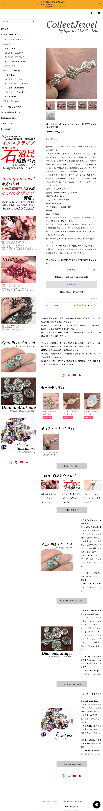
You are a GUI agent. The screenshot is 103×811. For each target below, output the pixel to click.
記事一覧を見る (72, 510)
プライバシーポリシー (51, 802)
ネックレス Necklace (14, 79)
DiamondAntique (72, 684)
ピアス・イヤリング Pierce (16, 83)
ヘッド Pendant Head (14, 88)
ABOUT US (6, 123)
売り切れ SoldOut (11, 101)
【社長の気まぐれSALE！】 (15, 39)
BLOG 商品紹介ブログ (11, 107)
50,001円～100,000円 (14, 57)
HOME (4, 29)
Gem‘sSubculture (72, 764)
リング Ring (10, 75)
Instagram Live (8, 118)
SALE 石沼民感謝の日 (10, 112)
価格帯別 (6, 44)
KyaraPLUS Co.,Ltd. (71, 600)
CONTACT (6, 129)
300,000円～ (11, 66)
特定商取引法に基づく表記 (73, 802)
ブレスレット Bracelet (15, 92)
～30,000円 (10, 49)
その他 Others (11, 96)
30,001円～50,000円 (14, 53)
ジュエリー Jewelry (11, 71)
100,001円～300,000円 (15, 61)
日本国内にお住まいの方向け (71, 292)
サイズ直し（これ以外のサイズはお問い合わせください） (71, 261)
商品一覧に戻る (71, 465)
